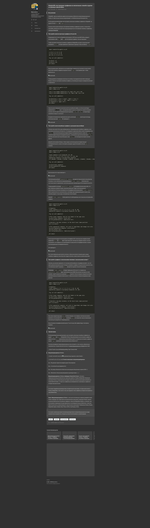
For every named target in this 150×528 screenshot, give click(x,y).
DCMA (48, 483)
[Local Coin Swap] (34, 20)
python (50, 419)
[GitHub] (32, 20)
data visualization (64, 419)
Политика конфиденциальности (54, 483)
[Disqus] (70, 459)
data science (72, 419)
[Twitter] (36, 20)
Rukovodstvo (34, 12)
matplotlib (56, 419)
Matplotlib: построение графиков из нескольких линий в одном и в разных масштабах (70, 6)
